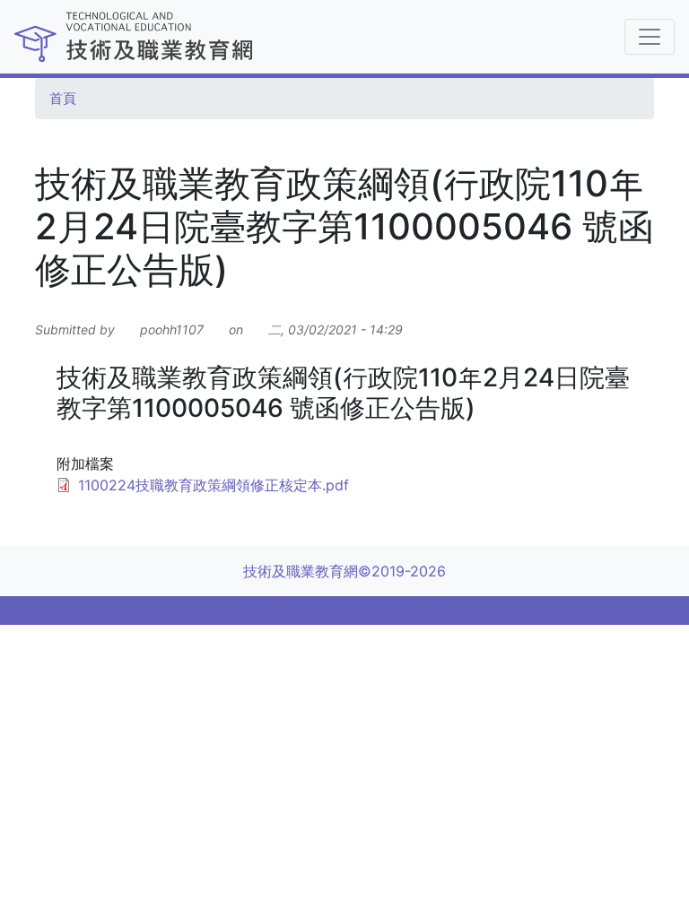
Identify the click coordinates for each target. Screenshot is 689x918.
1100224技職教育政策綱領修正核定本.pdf (213, 485)
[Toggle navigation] (649, 37)
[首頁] (252, 36)
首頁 (62, 99)
